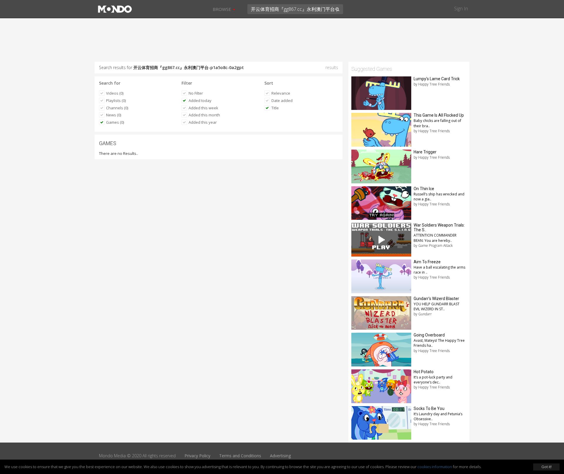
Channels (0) (117, 107)
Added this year (203, 122)
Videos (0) (114, 93)
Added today (200, 100)
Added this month (204, 115)
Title (275, 107)
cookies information (434, 466)
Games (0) (115, 122)
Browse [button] (222, 9)
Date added (282, 100)
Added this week (203, 107)
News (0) (113, 115)
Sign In (461, 8)
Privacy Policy (197, 455)
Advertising (280, 455)
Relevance (280, 93)
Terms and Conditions (240, 455)
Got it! (546, 466)
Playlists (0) (116, 100)
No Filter (196, 93)
